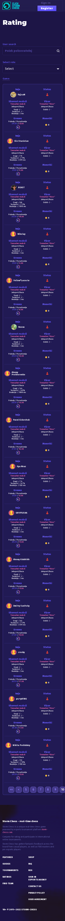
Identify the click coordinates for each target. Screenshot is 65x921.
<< (11, 789)
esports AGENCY (37, 880)
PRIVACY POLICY (36, 893)
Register (47, 8)
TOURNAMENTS (10, 870)
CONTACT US (35, 886)
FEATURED (7, 857)
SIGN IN (32, 877)
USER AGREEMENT (37, 899)
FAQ (30, 864)
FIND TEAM (7, 883)
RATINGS (7, 877)
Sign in (46, 3)
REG (30, 870)
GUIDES (6, 864)
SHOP (31, 857)
